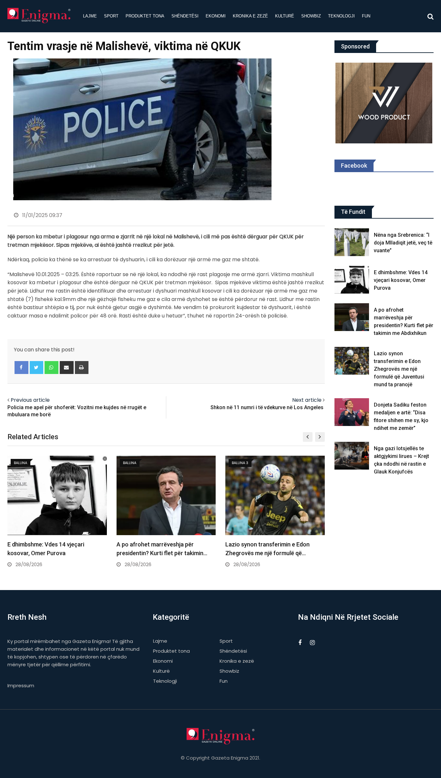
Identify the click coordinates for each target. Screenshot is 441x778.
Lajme (90, 16)
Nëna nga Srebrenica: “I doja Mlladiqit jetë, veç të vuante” (403, 243)
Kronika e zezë (250, 16)
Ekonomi (216, 16)
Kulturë (284, 16)
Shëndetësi (185, 16)
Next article (307, 400)
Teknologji (341, 16)
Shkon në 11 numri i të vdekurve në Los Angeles (267, 407)
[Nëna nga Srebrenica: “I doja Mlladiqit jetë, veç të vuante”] (351, 242)
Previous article (30, 400)
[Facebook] (21, 367)
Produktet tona (145, 16)
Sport (111, 16)
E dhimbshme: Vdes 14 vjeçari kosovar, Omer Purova (400, 280)
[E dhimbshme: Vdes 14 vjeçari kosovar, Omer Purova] (351, 280)
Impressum (20, 685)
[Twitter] (37, 367)
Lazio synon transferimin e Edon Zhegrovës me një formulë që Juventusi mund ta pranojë (399, 369)
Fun (366, 16)
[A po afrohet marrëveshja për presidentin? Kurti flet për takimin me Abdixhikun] (351, 317)
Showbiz (311, 16)
